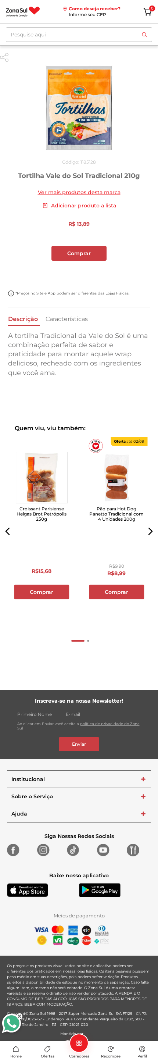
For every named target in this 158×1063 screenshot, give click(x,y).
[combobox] (79, 34)
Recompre (111, 1056)
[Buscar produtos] (144, 35)
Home (16, 1056)
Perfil (142, 1056)
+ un (79, 273)
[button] (7, 531)
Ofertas (47, 1056)
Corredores (79, 1056)
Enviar (79, 744)
